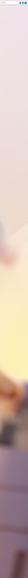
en (23, 3)
